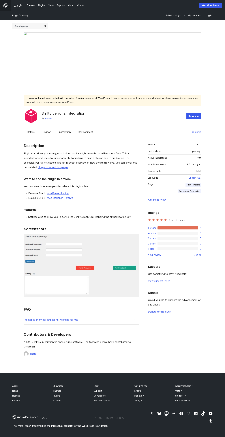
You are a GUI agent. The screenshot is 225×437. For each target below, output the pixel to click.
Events (137, 390)
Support (196, 132)
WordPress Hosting (58, 193)
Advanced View (157, 199)
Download (193, 116)
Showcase (58, 386)
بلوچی (44, 417)
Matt (178, 390)
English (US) (195, 177)
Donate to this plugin (159, 311)
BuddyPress (182, 400)
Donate (139, 395)
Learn (96, 386)
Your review (154, 254)
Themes (57, 390)
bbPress (180, 395)
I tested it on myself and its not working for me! (51, 319)
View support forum (159, 280)
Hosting (16, 395)
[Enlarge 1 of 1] (135, 238)
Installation (64, 132)
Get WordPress (210, 5)
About (15, 386)
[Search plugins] (45, 26)
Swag (138, 400)
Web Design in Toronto (60, 197)
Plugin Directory (20, 15)
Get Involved (141, 386)
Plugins (56, 395)
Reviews (46, 132)
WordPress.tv (102, 400)
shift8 (48, 118)
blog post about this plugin (53, 167)
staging (196, 185)
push (188, 185)
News (15, 390)
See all (197, 254)
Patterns (57, 400)
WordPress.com (184, 386)
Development (85, 132)
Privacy (16, 400)
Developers (100, 395)
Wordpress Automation (189, 191)
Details (31, 132)
